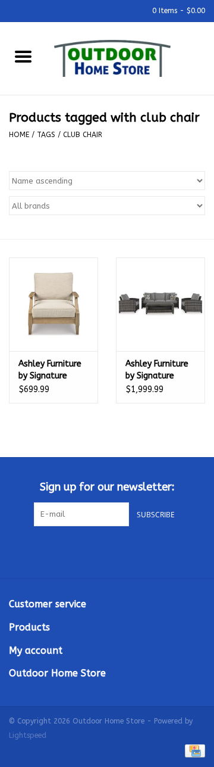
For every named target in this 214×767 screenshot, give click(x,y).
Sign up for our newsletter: (107, 487)
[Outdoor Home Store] (130, 57)
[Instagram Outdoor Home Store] (128, 550)
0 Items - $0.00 (177, 11)
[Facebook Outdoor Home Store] (85, 550)
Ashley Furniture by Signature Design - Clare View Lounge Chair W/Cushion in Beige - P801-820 (50, 370)
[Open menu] (23, 56)
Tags (46, 135)
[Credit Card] (193, 750)
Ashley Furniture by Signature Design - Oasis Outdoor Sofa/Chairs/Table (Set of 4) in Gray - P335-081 (160, 370)
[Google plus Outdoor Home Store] (107, 550)
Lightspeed (27, 735)
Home (19, 135)
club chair (82, 135)
